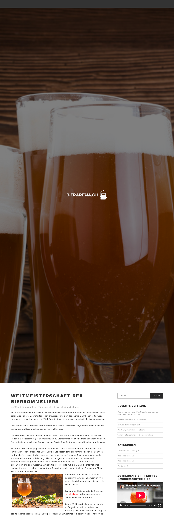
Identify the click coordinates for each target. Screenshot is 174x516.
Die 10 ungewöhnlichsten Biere (131, 430)
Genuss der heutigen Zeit (128, 425)
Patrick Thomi (71, 494)
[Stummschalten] (155, 505)
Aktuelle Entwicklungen (68, 407)
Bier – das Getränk (125, 456)
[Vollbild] (159, 505)
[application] (140, 495)
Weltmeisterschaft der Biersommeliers (135, 435)
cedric (50, 407)
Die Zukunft (122, 466)
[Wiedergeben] (121, 505)
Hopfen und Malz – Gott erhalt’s (131, 420)
